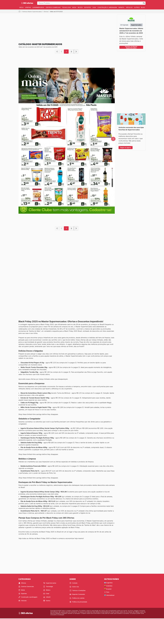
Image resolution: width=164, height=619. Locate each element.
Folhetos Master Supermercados (32, 11)
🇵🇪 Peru (106, 592)
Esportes (87, 7)
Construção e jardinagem (107, 7)
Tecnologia (66, 7)
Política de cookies (78, 598)
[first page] (57, 51)
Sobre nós (75, 586)
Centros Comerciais (53, 7)
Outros (137, 7)
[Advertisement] (67, 26)
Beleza (80, 7)
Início (21, 7)
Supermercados (38, 7)
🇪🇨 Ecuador (108, 589)
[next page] (76, 51)
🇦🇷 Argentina (108, 582)
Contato (74, 583)
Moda (74, 7)
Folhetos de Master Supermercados (131, 47)
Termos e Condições (78, 590)
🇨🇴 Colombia (108, 586)
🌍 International (109, 595)
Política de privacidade (79, 602)
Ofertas (28, 7)
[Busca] (143, 3)
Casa (94, 7)
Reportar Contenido (78, 594)
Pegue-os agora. (125, 147)
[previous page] (61, 51)
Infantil (121, 7)
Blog (143, 7)
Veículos (129, 7)
